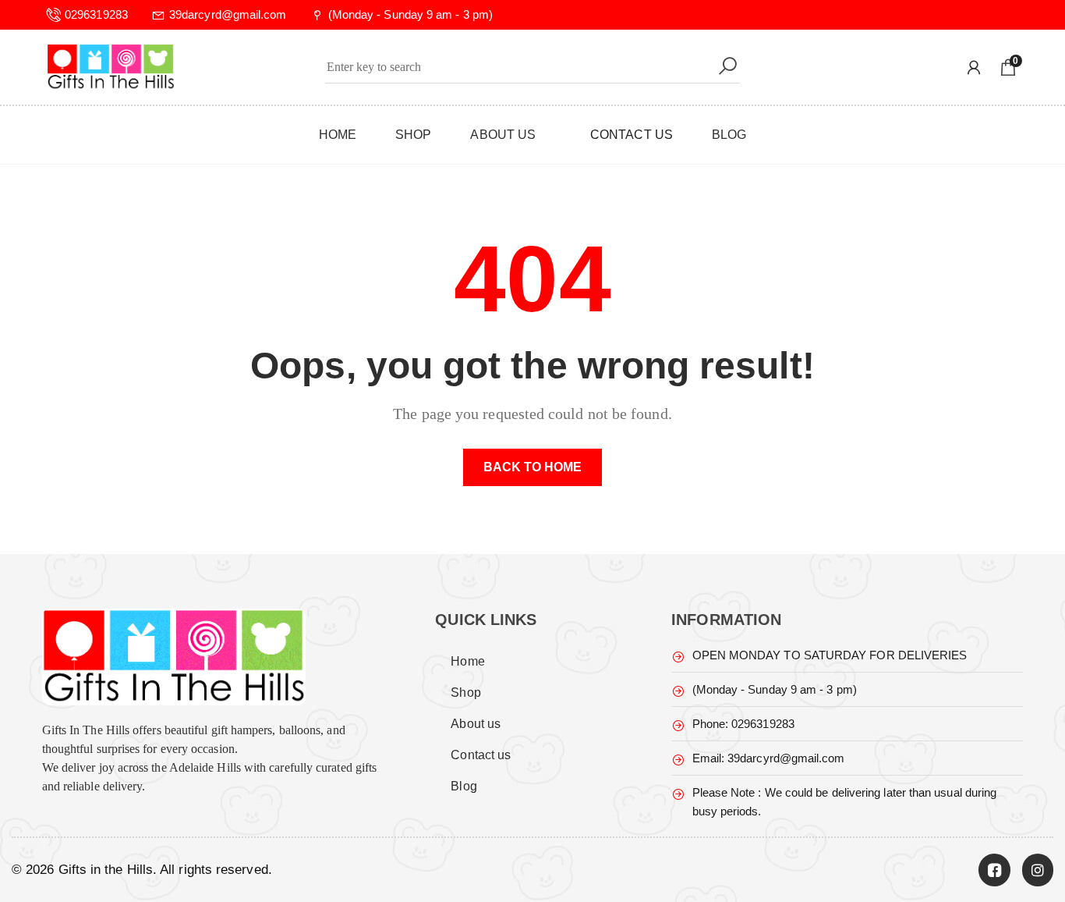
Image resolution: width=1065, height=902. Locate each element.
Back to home (532, 467)
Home (467, 661)
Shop (465, 692)
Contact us (481, 755)
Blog (463, 786)
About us (476, 723)
